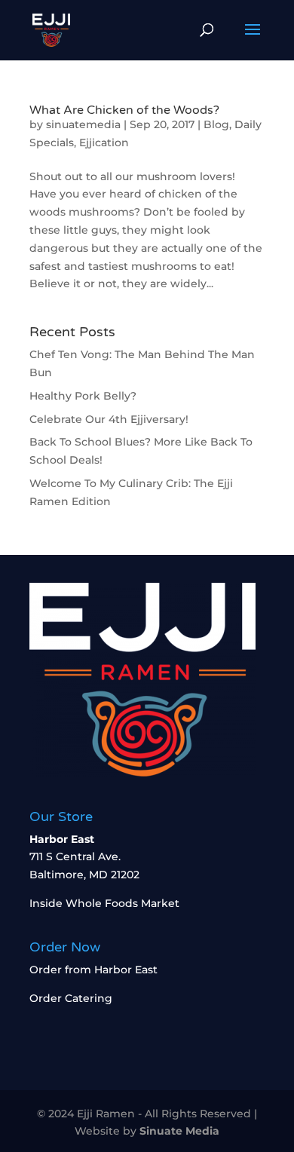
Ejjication (104, 142)
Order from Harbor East (93, 969)
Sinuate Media (179, 1131)
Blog (216, 124)
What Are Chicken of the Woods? (124, 110)
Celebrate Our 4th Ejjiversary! (108, 419)
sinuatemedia (83, 124)
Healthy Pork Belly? (82, 396)
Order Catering (70, 998)
